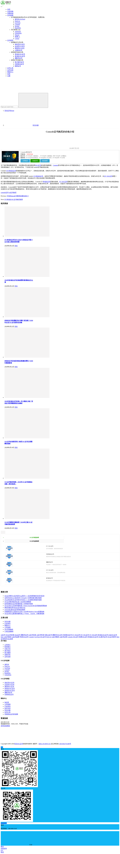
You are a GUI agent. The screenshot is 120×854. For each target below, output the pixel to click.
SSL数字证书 (102, 637)
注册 (8, 76)
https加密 (10, 639)
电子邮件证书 (19, 62)
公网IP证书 (18, 50)
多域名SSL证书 (20, 56)
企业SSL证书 (112, 635)
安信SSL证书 (18, 744)
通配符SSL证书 (57, 635)
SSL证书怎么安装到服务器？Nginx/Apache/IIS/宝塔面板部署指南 (25, 605)
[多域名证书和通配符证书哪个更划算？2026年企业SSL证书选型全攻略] (27, 317)
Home (9, 110)
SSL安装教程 (8, 629)
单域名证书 (46, 181)
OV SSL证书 (93, 635)
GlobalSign (18, 33)
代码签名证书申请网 (11, 714)
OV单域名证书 (38, 176)
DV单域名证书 (11, 171)
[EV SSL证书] (9, 550)
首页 (8, 9)
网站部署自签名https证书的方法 (14, 607)
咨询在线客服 (5, 726)
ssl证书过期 (63, 637)
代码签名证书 (19, 64)
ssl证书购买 (12, 192)
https (2, 637)
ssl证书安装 (32, 635)
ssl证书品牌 (15, 637)
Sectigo (17, 26)
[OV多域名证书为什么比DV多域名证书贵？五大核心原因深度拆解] (27, 236)
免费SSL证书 (83, 637)
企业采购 (10, 11)
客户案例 (7, 652)
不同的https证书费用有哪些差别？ (18, 196)
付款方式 (7, 648)
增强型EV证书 (19, 48)
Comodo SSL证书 (73, 637)
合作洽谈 (10, 70)
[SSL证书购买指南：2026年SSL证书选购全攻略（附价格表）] (27, 478)
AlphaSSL (18, 31)
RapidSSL (18, 28)
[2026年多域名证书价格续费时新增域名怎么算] (27, 276)
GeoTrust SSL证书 (40, 637)
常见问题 (7, 621)
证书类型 (10, 40)
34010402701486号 (65, 744)
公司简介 (7, 645)
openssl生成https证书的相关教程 (14, 609)
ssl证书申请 (40, 635)
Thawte (17, 35)
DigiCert (17, 21)
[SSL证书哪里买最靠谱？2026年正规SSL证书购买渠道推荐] (27, 518)
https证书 (17, 635)
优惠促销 (10, 13)
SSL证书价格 (10, 635)
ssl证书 (3, 635)
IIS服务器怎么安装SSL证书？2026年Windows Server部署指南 (24, 611)
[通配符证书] (9, 566)
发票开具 (7, 654)
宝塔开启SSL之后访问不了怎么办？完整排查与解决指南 (23, 598)
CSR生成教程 (8, 631)
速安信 (6, 664)
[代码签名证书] (9, 558)
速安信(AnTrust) (20, 19)
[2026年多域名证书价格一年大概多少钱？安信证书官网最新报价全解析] (27, 397)
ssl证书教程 (55, 637)
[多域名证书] (9, 582)
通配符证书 (18, 58)
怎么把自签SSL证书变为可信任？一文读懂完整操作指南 (23, 600)
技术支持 (7, 708)
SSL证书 (38, 165)
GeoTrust (17, 23)
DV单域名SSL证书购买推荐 (13, 199)
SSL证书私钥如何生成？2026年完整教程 (17, 602)
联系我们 (7, 647)
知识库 (6, 702)
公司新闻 (7, 627)
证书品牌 (10, 15)
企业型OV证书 (20, 46)
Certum (17, 38)
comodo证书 (5, 192)
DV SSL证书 (108, 176)
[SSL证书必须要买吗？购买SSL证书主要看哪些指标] (27, 438)
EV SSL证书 (63, 181)
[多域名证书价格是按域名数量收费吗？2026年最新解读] (27, 357)
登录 (8, 74)
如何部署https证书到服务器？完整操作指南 (18, 603)
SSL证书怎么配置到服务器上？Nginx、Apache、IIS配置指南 (24, 613)
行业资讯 (7, 623)
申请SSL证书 (24, 637)
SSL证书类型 (111, 637)
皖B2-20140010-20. (45, 744)
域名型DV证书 (20, 44)
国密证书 (18, 66)
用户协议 (7, 650)
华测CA (17, 36)
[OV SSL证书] (9, 574)
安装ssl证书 (48, 635)
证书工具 (10, 68)
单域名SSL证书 (20, 54)
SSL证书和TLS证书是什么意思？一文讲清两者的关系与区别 (24, 596)
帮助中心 (10, 72)
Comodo (17, 24)
